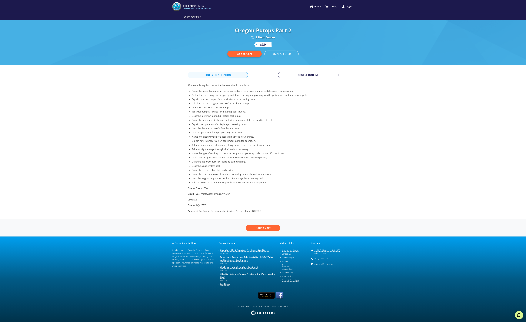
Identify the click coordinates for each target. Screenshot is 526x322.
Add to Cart (244, 54)
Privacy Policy (287, 276)
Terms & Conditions (290, 280)
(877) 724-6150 (281, 54)
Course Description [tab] (218, 75)
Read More (225, 284)
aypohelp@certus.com (324, 264)
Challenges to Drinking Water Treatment (239, 267)
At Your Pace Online (290, 250)
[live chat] (519, 315)
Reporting (286, 265)
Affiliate (285, 261)
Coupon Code (288, 269)
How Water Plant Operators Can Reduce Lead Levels (244, 250)
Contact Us (286, 254)
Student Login (288, 257)
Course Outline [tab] (308, 75)
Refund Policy (287, 272)
